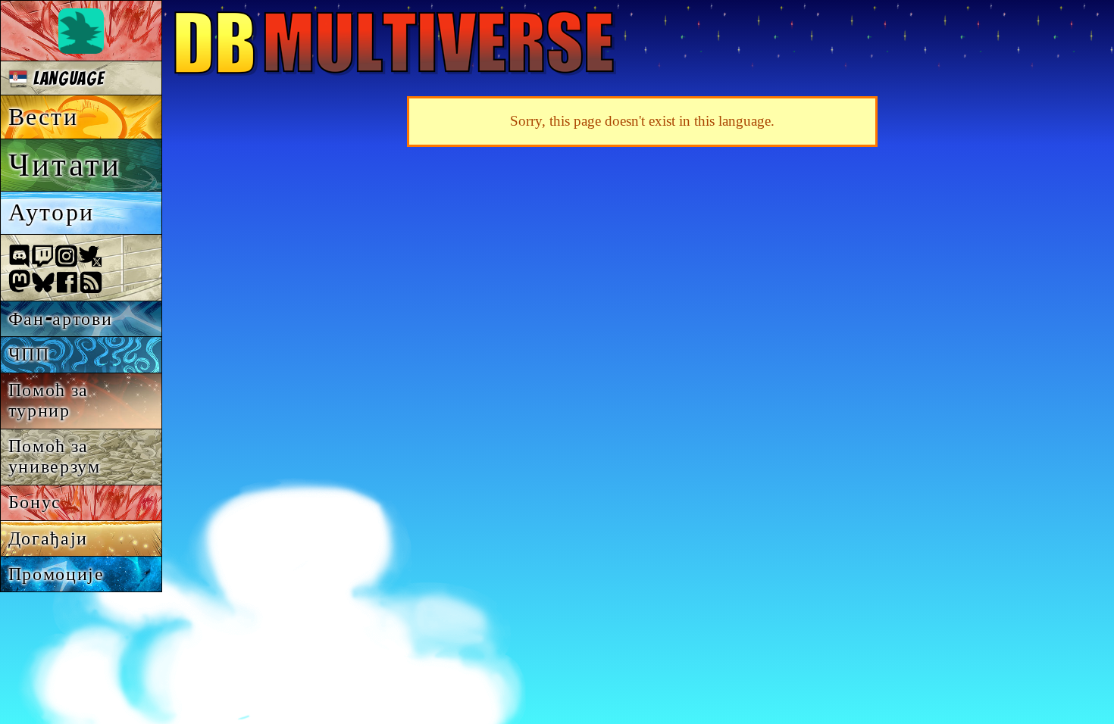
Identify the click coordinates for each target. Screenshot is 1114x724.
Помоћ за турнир (48, 400)
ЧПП (29, 354)
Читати (64, 164)
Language (66, 78)
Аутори (51, 212)
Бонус (34, 501)
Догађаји (48, 538)
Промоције (56, 573)
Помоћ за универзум (54, 456)
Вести (43, 117)
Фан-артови (60, 318)
